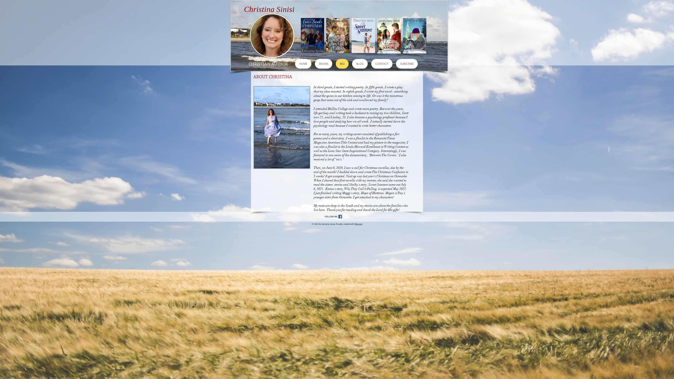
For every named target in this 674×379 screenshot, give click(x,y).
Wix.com (358, 224)
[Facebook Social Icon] (340, 216)
